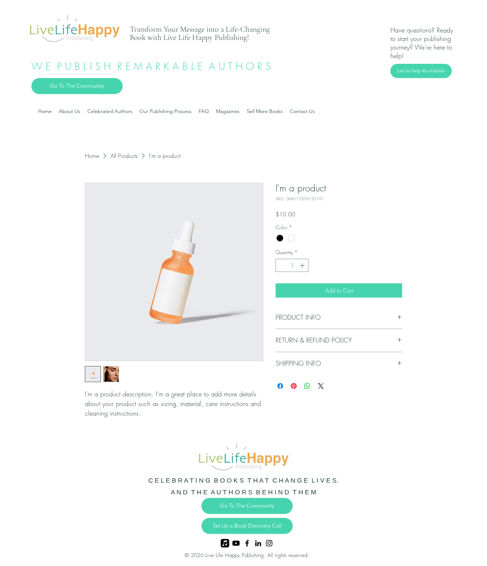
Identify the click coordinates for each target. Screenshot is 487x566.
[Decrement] (281, 265)
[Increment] (302, 265)
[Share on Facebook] (280, 386)
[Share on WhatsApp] (307, 386)
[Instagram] (269, 543)
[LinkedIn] (258, 543)
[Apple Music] (225, 543)
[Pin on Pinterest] (293, 386)
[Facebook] (247, 543)
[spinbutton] (292, 265)
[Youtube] (236, 543)
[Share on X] (321, 386)
